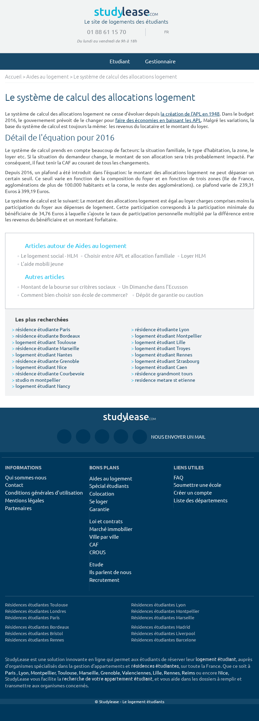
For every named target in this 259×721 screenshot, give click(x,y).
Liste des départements (201, 500)
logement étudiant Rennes (161, 354)
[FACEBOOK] (64, 436)
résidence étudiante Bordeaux (46, 336)
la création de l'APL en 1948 (190, 114)
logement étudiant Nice (39, 367)
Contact (14, 484)
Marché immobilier (111, 529)
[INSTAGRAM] (83, 436)
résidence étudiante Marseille (45, 348)
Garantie (99, 509)
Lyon (24, 672)
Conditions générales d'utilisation (44, 492)
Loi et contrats (106, 521)
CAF (93, 544)
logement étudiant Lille (158, 342)
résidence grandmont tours (162, 373)
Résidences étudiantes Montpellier (165, 611)
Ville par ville (104, 536)
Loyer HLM (193, 255)
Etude (96, 564)
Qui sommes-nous (26, 477)
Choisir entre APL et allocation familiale (129, 255)
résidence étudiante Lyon (160, 329)
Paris (10, 672)
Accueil (13, 77)
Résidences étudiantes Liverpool (163, 633)
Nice (223, 672)
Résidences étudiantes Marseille (162, 617)
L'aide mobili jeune (42, 263)
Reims (188, 672)
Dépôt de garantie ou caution (169, 294)
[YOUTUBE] (102, 436)
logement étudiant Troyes (160, 348)
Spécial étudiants (109, 485)
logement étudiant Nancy (41, 386)
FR (161, 31)
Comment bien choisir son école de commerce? (75, 294)
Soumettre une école (197, 484)
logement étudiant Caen (159, 367)
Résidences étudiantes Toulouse (36, 604)
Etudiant (120, 61)
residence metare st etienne (163, 380)
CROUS (97, 552)
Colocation (101, 493)
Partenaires (18, 508)
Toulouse (67, 672)
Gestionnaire (160, 61)
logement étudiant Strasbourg (165, 361)
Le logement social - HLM (49, 255)
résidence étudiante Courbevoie (48, 373)
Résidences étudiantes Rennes (34, 639)
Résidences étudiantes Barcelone (163, 639)
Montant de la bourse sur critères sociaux (68, 286)
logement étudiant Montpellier (166, 336)
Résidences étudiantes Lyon (158, 604)
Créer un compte (193, 492)
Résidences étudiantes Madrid (160, 627)
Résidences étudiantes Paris (32, 617)
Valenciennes (136, 672)
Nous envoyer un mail (169, 437)
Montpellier (43, 672)
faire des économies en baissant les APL (158, 120)
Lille (157, 672)
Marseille (88, 672)
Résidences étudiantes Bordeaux (37, 627)
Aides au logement (47, 77)
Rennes (172, 672)
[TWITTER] (121, 436)
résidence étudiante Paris (41, 329)
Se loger (98, 501)
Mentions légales (24, 500)
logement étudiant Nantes (42, 354)
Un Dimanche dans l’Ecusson (155, 286)
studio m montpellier (36, 380)
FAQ (178, 477)
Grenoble (110, 672)
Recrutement (104, 579)
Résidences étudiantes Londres (35, 611)
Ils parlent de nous (110, 572)
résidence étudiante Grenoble (45, 361)
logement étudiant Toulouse (44, 342)
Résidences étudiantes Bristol (34, 633)
